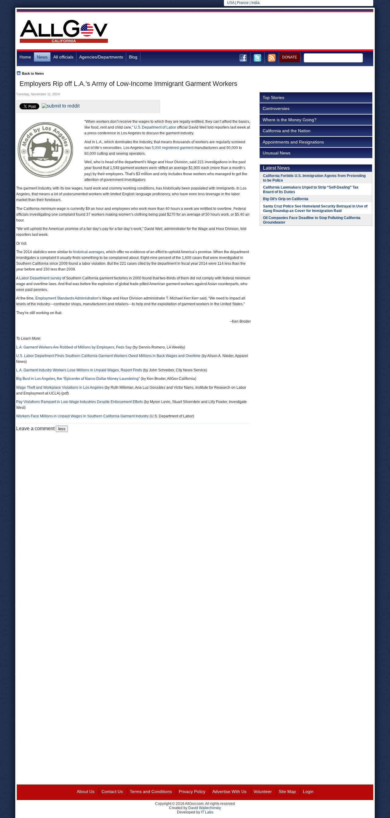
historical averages (88, 252)
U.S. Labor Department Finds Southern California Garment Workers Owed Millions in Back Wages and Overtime (108, 356)
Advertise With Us (229, 791)
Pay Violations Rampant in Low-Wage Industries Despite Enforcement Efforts (79, 402)
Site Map (287, 791)
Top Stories (273, 97)
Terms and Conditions (151, 791)
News (42, 57)
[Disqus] (133, 508)
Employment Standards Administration (66, 298)
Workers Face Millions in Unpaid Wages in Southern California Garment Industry (82, 416)
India (255, 3)
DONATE (289, 57)
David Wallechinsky (204, 808)
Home (25, 57)
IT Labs (207, 812)
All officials (63, 57)
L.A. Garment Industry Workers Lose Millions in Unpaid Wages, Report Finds (79, 370)
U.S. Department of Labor (155, 127)
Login (308, 791)
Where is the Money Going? (290, 119)
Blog (133, 57)
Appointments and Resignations (293, 142)
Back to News (33, 73)
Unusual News (276, 152)
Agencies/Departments (101, 57)
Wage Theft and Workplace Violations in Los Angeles (60, 387)
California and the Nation (286, 130)
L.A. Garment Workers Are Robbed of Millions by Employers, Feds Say (74, 347)
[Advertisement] (262, 31)
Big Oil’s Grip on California (285, 199)
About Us (85, 791)
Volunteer (263, 791)
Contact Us (112, 791)
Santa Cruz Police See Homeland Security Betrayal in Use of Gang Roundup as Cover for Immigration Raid (315, 208)
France (243, 3)
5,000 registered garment (172, 148)
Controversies (276, 108)
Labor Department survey (40, 278)
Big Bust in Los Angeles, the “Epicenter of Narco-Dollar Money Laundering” (78, 379)
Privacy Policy (192, 791)
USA (230, 3)
